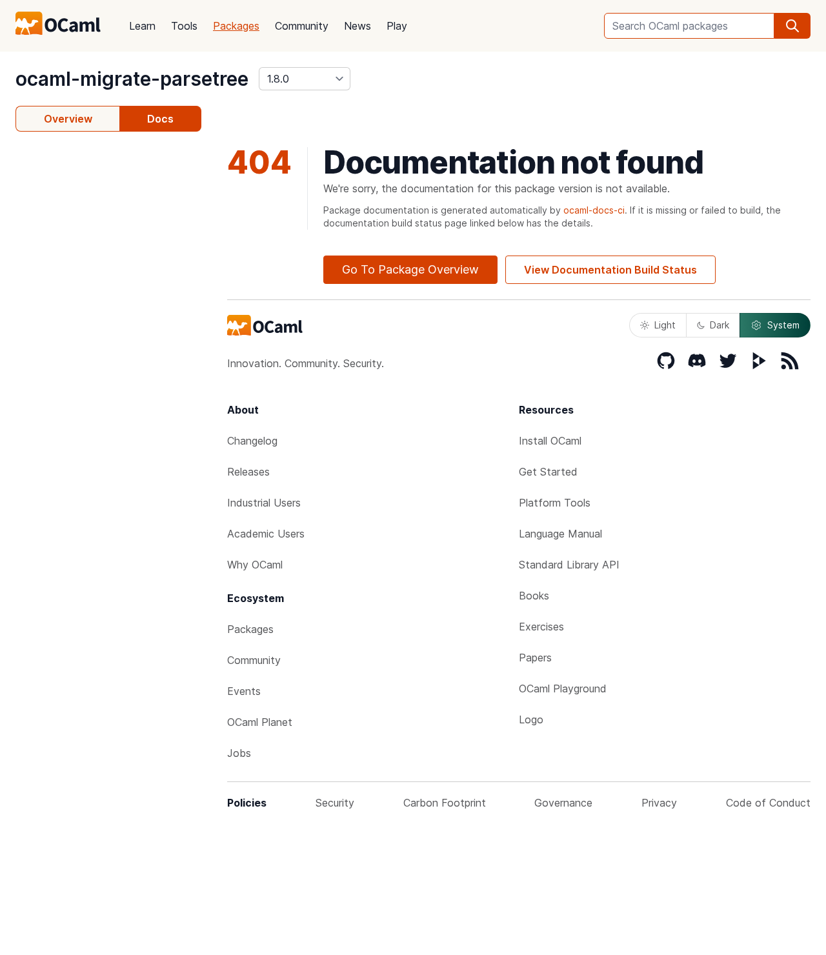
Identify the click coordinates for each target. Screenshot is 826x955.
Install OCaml (550, 440)
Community (301, 25)
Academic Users (266, 533)
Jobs (239, 753)
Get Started (548, 471)
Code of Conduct (768, 802)
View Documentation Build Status (610, 269)
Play (397, 25)
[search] (792, 26)
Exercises (541, 626)
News (357, 25)
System (783, 324)
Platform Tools (554, 502)
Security (335, 802)
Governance (563, 802)
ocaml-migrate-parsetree (131, 78)
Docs (160, 118)
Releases (248, 471)
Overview (68, 118)
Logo (531, 719)
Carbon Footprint (444, 802)
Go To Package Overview (410, 269)
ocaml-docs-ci (594, 210)
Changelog (252, 440)
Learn (142, 25)
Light (665, 324)
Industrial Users (264, 502)
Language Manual (560, 533)
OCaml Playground (563, 688)
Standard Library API (569, 564)
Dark (719, 324)
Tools (184, 25)
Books (534, 595)
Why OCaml (255, 564)
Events (244, 691)
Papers (535, 657)
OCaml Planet (259, 722)
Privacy (659, 802)
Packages (236, 25)
